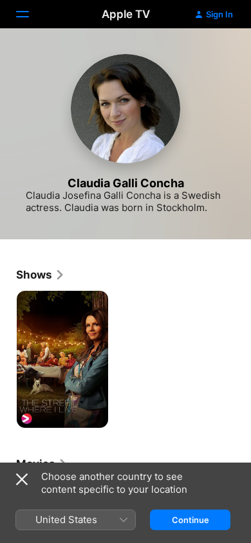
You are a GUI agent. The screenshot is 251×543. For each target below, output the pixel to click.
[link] (40, 275)
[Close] (22, 479)
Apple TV (126, 14)
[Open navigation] (30, 14)
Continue (190, 520)
